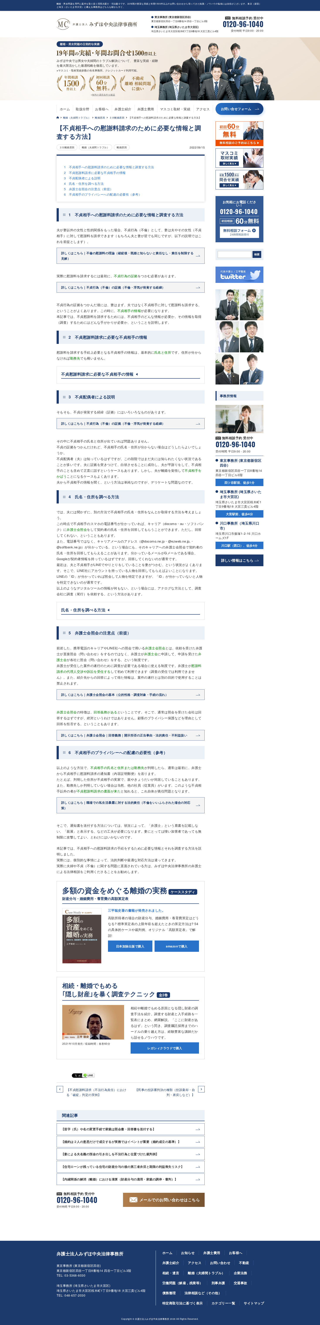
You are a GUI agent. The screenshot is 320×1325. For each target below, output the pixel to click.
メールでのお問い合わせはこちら (170, 1200)
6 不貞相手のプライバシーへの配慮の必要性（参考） (102, 194)
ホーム (65, 109)
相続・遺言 (170, 1273)
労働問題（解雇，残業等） (182, 1282)
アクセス (203, 109)
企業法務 (240, 1273)
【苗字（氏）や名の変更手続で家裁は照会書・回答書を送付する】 (108, 1129)
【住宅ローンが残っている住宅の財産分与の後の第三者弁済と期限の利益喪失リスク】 (122, 1166)
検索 (256, 254)
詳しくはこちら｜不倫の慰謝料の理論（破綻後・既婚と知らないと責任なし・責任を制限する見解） (127, 256)
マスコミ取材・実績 (175, 109)
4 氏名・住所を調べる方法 (84, 183)
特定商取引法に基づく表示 (182, 1303)
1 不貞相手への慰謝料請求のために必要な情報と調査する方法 (109, 167)
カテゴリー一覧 (223, 1303)
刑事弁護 (218, 1282)
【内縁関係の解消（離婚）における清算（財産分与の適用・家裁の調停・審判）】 (119, 1179)
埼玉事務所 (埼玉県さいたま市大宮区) (240, 494)
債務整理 (169, 1292)
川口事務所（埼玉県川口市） (239, 525)
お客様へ (102, 109)
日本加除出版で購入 (130, 946)
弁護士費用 (145, 109)
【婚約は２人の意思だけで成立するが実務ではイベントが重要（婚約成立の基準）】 (121, 1141)
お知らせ (188, 1252)
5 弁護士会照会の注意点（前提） (88, 189)
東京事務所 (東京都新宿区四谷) (240, 463)
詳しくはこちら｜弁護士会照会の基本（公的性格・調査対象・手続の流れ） (114, 694)
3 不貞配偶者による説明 (82, 178)
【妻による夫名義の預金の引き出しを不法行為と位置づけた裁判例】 (110, 1154)
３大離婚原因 (116, 117)
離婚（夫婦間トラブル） (77, 117)
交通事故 (240, 1282)
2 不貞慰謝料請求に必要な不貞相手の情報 (95, 172)
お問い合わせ (220, 1262)
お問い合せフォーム (236, 108)
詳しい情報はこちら (237, 560)
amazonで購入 (176, 946)
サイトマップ (254, 1303)
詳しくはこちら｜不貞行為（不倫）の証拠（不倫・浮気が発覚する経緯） (113, 287)
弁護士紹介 (123, 109)
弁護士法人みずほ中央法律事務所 (90, 1254)
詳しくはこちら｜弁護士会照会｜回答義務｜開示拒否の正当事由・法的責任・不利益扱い (124, 735)
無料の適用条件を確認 (103, 94)
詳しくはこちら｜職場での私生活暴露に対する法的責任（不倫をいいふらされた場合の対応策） (125, 805)
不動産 (244, 1262)
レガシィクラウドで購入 (164, 1048)
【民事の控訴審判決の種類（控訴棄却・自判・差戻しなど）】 (165, 1092)
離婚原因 (100, 117)
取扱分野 (82, 109)
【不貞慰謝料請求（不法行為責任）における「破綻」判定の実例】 (96, 1092)
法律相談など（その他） (203, 1292)
